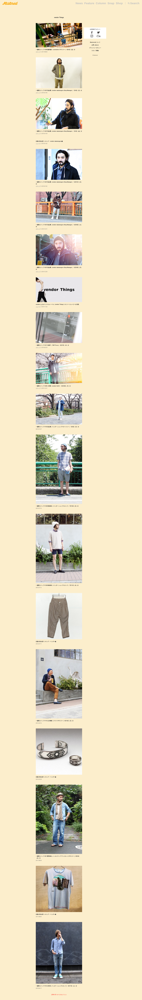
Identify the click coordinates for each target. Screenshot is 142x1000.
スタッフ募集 (95, 50)
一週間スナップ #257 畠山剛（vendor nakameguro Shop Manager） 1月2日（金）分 (59, 131)
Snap (111, 3)
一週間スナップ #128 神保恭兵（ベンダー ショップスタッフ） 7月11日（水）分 (57, 585)
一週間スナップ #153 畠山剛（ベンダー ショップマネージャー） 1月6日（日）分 (57, 426)
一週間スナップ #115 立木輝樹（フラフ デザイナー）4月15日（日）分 (54, 720)
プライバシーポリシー (95, 48)
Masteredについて (95, 42)
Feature (89, 3)
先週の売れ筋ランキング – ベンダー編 (46, 641)
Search (134, 3)
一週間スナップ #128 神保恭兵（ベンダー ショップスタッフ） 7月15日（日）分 (57, 506)
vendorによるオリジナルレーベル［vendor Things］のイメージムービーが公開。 (58, 304)
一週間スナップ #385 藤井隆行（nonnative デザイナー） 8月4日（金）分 (55, 49)
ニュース (38, 143)
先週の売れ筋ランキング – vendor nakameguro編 (49, 141)
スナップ (38, 52)
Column (101, 3)
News (79, 3)
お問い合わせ (95, 45)
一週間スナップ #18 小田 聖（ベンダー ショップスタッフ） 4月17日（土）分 (56, 986)
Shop (119, 3)
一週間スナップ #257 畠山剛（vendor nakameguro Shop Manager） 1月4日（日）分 (59, 90)
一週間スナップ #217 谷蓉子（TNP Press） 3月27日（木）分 (52, 345)
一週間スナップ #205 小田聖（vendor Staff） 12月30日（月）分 (53, 386)
